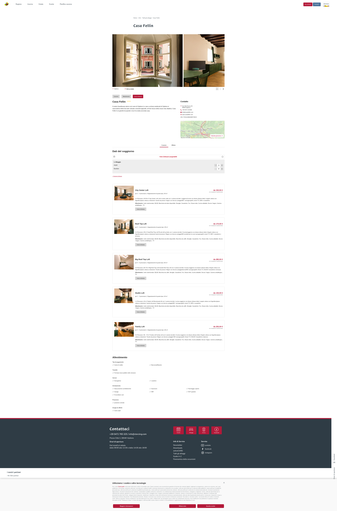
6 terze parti (121, 486)
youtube (208, 445)
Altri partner (14, 476)
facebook (208, 449)
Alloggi (308, 4)
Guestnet (334, 457)
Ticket (316, 4)
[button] (224, 482)
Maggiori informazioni (126, 506)
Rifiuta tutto (182, 506)
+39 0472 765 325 (118, 434)
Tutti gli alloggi (179, 453)
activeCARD (178, 451)
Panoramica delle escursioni (184, 459)
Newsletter (177, 445)
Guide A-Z (177, 456)
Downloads (177, 448)
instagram (208, 453)
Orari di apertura (334, 473)
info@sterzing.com (138, 434)
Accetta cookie (210, 506)
